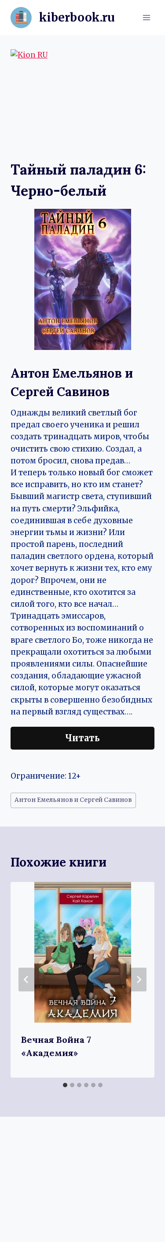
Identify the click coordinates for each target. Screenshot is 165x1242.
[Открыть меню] (146, 17)
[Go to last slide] (26, 979)
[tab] (65, 1085)
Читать (82, 737)
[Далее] (139, 979)
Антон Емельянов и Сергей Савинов (73, 800)
